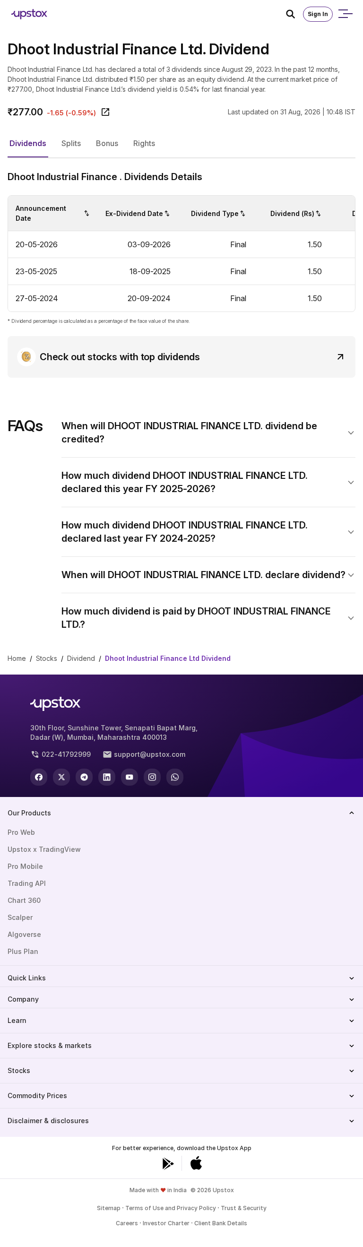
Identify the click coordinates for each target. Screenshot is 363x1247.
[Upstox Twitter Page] (61, 777)
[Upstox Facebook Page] (38, 777)
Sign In (318, 13)
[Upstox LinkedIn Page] (106, 777)
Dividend (81, 658)
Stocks (46, 658)
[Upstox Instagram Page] (152, 777)
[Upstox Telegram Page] (84, 777)
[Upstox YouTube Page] (129, 777)
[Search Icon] (294, 14)
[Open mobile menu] (345, 14)
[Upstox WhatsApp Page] (174, 777)
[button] (28, 143)
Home (17, 658)
